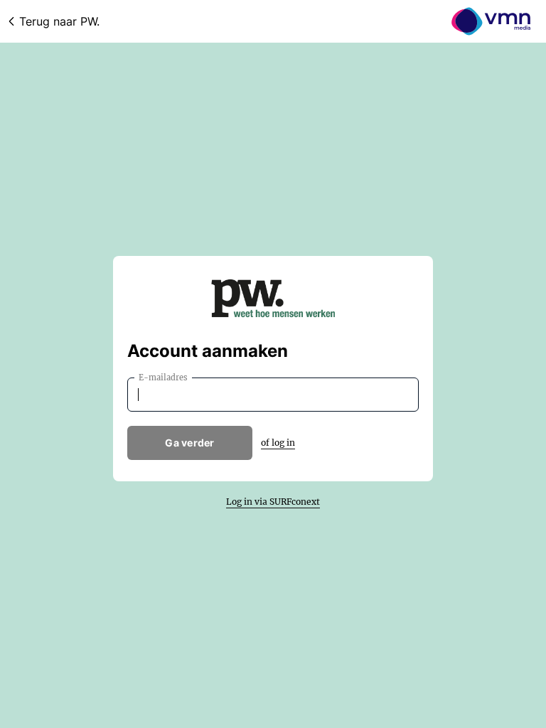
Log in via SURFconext (273, 501)
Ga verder (190, 443)
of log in (278, 442)
